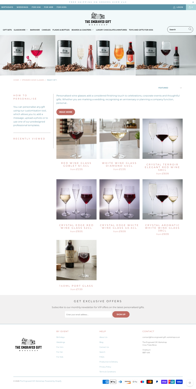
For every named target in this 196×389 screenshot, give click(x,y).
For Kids (59, 357)
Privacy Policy (105, 367)
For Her (59, 352)
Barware (35, 30)
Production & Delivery (108, 362)
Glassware (20, 30)
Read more (65, 112)
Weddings (60, 342)
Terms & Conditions (107, 372)
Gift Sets (7, 30)
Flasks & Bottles (61, 30)
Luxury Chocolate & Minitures (111, 30)
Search (102, 352)
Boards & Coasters (82, 30)
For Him (59, 347)
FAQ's (101, 357)
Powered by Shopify (53, 381)
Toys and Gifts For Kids (141, 30)
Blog (101, 342)
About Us (103, 337)
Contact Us (104, 347)
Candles (46, 30)
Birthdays (60, 337)
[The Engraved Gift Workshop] (98, 19)
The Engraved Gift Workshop (32, 381)
